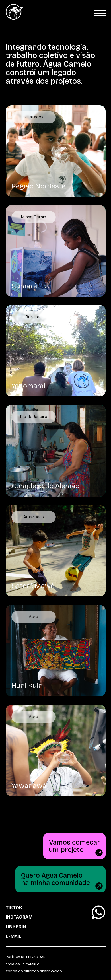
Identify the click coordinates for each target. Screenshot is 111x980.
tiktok (14, 907)
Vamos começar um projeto (74, 846)
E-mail (13, 936)
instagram (19, 917)
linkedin (16, 926)
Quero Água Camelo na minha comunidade (55, 879)
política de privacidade (27, 957)
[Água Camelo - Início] (14, 18)
